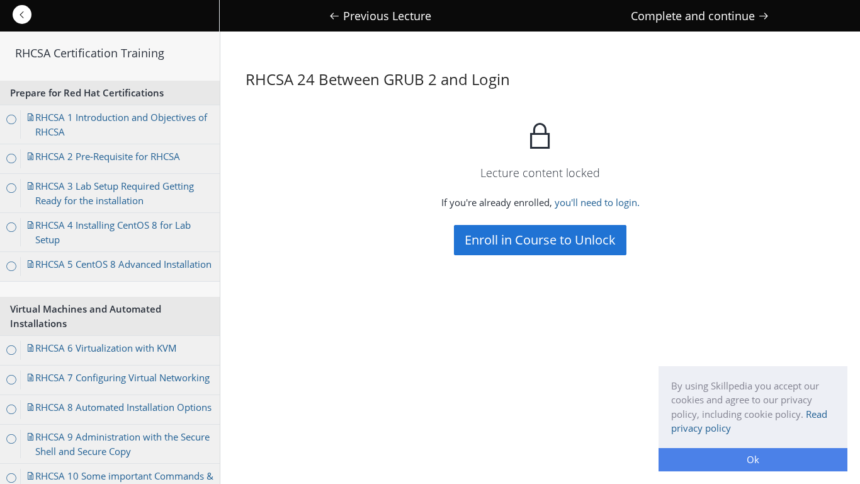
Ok (753, 459)
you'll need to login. (597, 202)
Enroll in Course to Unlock (540, 239)
